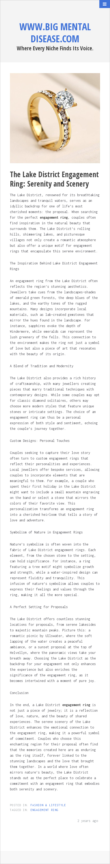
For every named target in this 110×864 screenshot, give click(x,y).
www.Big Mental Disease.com (55, 32)
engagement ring (44, 810)
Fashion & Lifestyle (48, 805)
